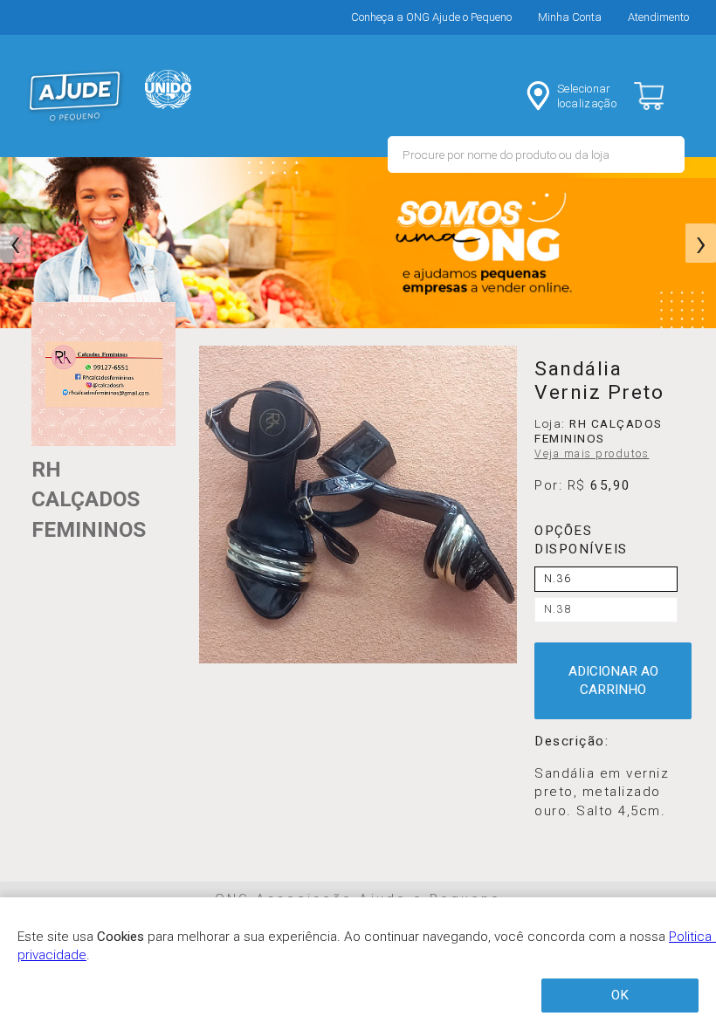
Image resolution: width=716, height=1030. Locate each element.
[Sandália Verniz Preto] (358, 504)
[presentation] (15, 243)
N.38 (557, 609)
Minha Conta (570, 17)
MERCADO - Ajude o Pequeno (75, 96)
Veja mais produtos (591, 454)
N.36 (557, 579)
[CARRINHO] (663, 96)
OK (620, 995)
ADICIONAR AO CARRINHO (613, 680)
